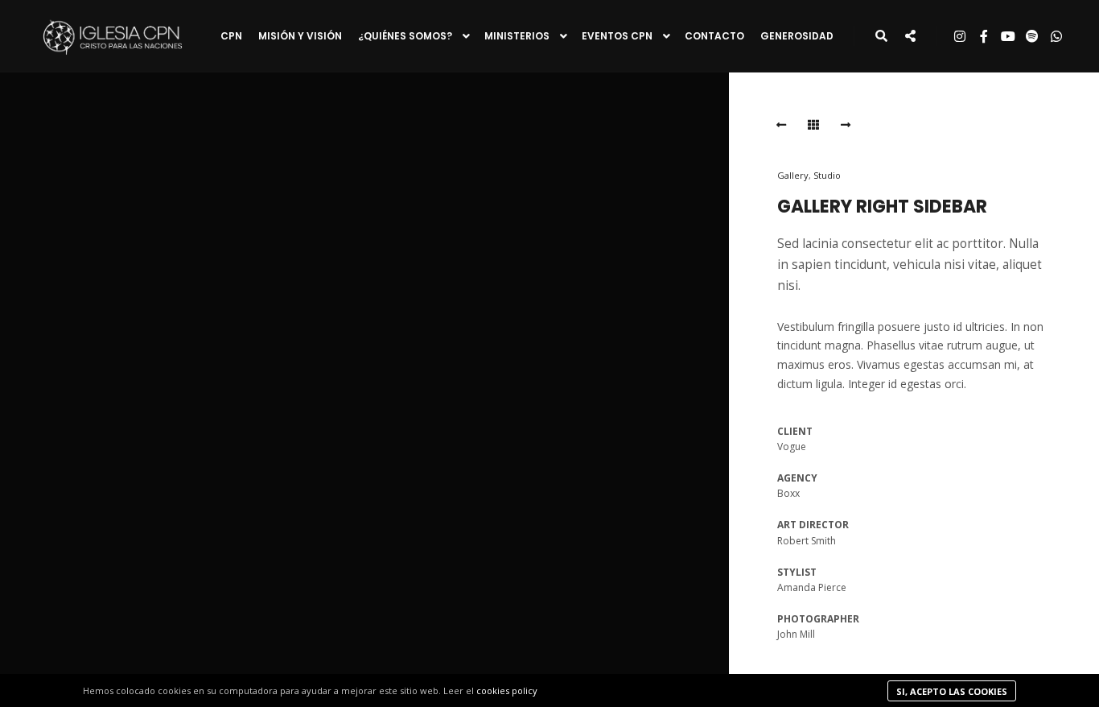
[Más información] (909, 36)
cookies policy (506, 690)
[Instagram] (959, 36)
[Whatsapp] (1056, 36)
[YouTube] (1008, 36)
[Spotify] (1032, 36)
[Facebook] (983, 36)
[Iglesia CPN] (112, 36)
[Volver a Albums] (813, 125)
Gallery (793, 175)
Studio (827, 175)
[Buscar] (880, 36)
